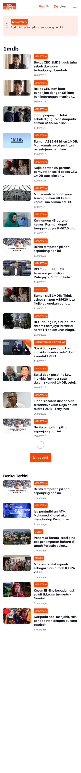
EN (47, 6)
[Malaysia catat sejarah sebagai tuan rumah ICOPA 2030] (17, 563)
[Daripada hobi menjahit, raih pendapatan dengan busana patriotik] (17, 616)
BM (41, 6)
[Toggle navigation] (74, 6)
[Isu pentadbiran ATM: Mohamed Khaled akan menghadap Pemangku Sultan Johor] (17, 510)
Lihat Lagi (40, 457)
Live (63, 6)
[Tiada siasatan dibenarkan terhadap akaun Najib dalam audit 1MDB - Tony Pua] (17, 400)
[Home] (9, 6)
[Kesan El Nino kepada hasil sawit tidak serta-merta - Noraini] (17, 589)
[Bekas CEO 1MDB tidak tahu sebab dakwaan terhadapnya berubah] (17, 61)
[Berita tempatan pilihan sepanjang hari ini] (17, 246)
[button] (6, 23)
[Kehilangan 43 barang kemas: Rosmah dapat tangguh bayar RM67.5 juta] (17, 219)
